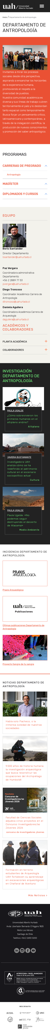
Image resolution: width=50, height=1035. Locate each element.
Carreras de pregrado (22, 166)
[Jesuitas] (40, 1019)
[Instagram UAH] (22, 950)
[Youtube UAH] (33, 950)
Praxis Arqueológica (13, 590)
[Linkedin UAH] (17, 950)
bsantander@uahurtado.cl (17, 257)
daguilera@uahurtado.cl (16, 319)
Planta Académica (15, 341)
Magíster (10, 184)
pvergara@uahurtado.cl (16, 284)
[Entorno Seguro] (10, 1019)
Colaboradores (13, 349)
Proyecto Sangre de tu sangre (18, 664)
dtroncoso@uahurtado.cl (16, 301)
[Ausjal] (10, 1012)
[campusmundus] (25, 1019)
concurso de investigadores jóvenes (25, 832)
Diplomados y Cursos (20, 194)
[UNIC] (40, 1012)
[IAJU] (25, 1012)
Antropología (13, 174)
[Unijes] (25, 1026)
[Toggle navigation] (42, 6)
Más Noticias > (37, 895)
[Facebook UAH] (28, 950)
